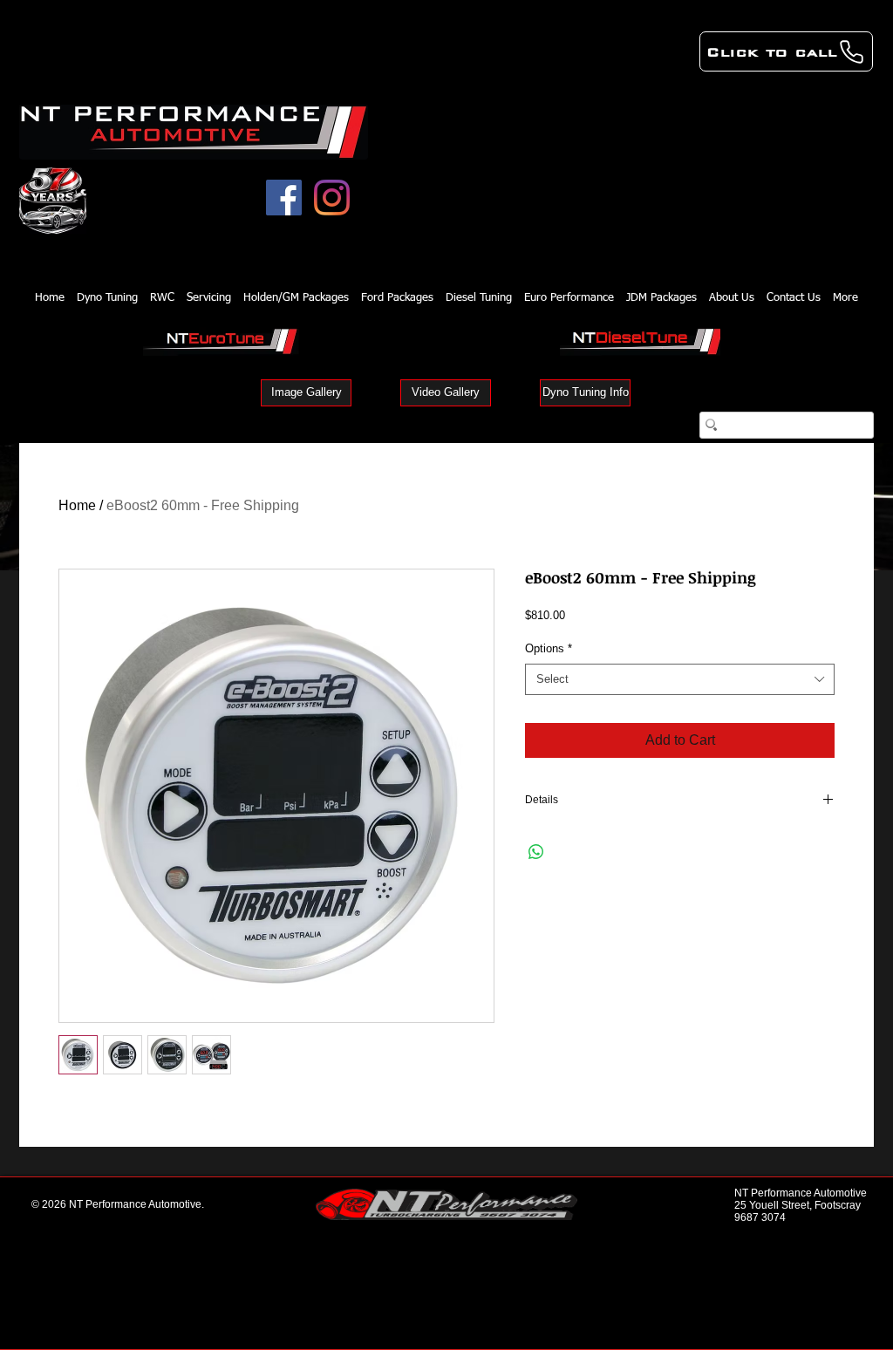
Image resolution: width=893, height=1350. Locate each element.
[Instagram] (332, 197)
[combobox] (680, 679)
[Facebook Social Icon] (284, 197)
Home (77, 505)
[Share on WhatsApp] (536, 852)
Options (548, 648)
